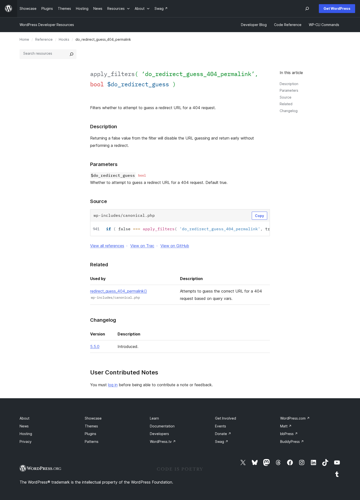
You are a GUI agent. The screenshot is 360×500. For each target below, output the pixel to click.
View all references (107, 245)
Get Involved (225, 418)
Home (24, 39)
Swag (221, 441)
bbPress (289, 434)
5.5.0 (94, 346)
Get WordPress (337, 8)
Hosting (26, 434)
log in (113, 384)
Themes (91, 426)
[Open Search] (307, 8)
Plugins (90, 434)
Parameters (289, 90)
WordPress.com (295, 418)
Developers (159, 434)
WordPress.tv (163, 441)
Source (285, 97)
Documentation (162, 426)
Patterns (91, 441)
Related (286, 104)
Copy (259, 216)
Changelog (289, 111)
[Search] (71, 54)
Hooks (64, 39)
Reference (44, 39)
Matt (286, 426)
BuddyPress (292, 441)
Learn (154, 418)
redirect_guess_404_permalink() (118, 291)
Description (289, 84)
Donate (223, 434)
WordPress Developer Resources (47, 25)
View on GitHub (174, 245)
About (24, 418)
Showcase (93, 418)
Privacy (26, 441)
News (24, 426)
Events (220, 426)
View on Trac (142, 245)
